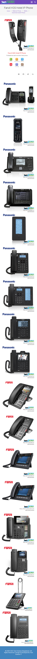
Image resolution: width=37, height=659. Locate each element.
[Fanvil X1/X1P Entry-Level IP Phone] (18, 627)
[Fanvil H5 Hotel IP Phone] (18, 395)
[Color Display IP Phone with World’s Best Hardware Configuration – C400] (18, 494)
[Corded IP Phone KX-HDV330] (18, 328)
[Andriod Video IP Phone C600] (18, 461)
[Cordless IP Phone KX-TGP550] (18, 96)
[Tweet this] (28, 74)
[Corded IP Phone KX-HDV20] (18, 229)
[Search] (35, 2)
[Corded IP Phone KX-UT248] (18, 162)
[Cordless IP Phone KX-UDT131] (18, 129)
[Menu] (32, 2)
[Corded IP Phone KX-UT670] (18, 196)
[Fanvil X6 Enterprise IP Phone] (18, 528)
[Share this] (23, 74)
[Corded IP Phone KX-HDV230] (18, 295)
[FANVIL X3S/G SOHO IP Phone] (18, 561)
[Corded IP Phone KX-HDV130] (18, 262)
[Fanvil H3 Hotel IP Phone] (18, 428)
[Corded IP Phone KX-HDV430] (18, 362)
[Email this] (19, 74)
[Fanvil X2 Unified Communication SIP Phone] (18, 594)
